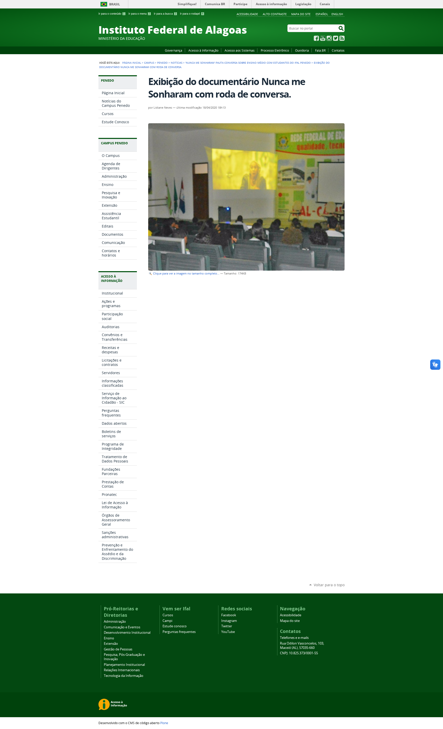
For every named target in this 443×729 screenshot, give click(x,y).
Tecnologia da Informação (123, 676)
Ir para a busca (165, 13)
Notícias (176, 62)
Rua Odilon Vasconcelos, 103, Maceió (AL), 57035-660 (302, 645)
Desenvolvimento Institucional (127, 632)
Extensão (111, 643)
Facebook (316, 38)
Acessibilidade (247, 14)
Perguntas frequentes (179, 632)
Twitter (335, 38)
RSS (342, 38)
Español (322, 14)
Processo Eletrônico (275, 50)
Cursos (168, 615)
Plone (164, 723)
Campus (149, 62)
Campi (167, 621)
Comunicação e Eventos (122, 627)
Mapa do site (300, 14)
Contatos (338, 50)
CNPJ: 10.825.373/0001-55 (299, 653)
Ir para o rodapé (191, 13)
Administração (115, 621)
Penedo (162, 62)
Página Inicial (131, 62)
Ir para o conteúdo (111, 13)
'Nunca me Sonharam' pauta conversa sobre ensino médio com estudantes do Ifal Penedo (248, 62)
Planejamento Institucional (124, 664)
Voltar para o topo (329, 584)
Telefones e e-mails (294, 638)
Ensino (109, 638)
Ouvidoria (302, 50)
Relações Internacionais (122, 670)
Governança (173, 50)
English (337, 14)
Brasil (114, 4)
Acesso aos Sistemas (240, 50)
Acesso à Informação (203, 50)
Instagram (329, 38)
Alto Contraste (275, 14)
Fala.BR (320, 50)
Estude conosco (175, 626)
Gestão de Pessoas (118, 649)
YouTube (322, 38)
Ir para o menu (139, 13)
